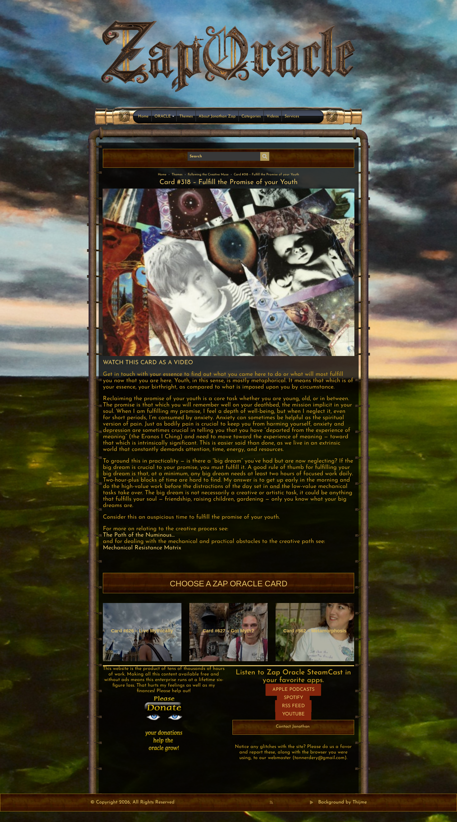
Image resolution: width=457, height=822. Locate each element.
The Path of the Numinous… (139, 535)
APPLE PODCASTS (293, 689)
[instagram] (300, 802)
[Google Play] (311, 802)
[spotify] (306, 802)
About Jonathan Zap (217, 116)
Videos (273, 116)
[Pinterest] (282, 802)
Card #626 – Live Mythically (142, 630)
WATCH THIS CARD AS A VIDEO (148, 363)
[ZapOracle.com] (228, 54)
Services (292, 116)
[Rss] (271, 802)
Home (143, 116)
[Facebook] (277, 802)
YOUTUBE (293, 714)
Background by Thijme (342, 802)
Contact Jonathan (293, 726)
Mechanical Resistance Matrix (142, 548)
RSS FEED (293, 706)
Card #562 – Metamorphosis (314, 630)
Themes (186, 116)
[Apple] (294, 802)
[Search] (264, 156)
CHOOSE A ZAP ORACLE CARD (228, 583)
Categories (251, 116)
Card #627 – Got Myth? (228, 630)
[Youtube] (288, 802)
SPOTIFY (293, 698)
